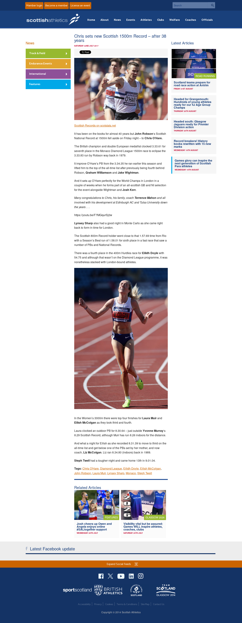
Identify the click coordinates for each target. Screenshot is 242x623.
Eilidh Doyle (131, 468)
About (104, 20)
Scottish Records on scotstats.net (95, 125)
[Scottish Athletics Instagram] (140, 576)
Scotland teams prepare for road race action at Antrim (192, 83)
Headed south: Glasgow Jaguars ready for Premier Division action (191, 124)
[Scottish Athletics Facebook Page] (101, 576)
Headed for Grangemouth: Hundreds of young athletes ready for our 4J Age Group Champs (192, 103)
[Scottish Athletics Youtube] (121, 576)
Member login (34, 5)
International (37, 74)
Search (211, 5)
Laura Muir (99, 473)
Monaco (131, 473)
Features (34, 84)
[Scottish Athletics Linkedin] (131, 576)
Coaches (190, 20)
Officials (207, 20)
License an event (80, 5)
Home (91, 20)
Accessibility (84, 604)
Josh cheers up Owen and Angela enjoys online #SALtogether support (94, 526)
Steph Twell (144, 473)
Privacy (98, 604)
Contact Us (158, 604)
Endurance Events (40, 63)
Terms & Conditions (127, 604)
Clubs (160, 20)
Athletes (146, 20)
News (117, 20)
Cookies (109, 604)
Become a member (56, 5)
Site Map (145, 604)
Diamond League (111, 468)
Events (130, 20)
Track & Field (37, 53)
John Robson (82, 473)
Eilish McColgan (150, 468)
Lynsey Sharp (115, 473)
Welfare (174, 20)
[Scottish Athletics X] (111, 576)
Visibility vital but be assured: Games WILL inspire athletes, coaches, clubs (143, 526)
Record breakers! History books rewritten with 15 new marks (192, 144)
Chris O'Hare (90, 468)
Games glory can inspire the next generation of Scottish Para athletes (193, 163)
